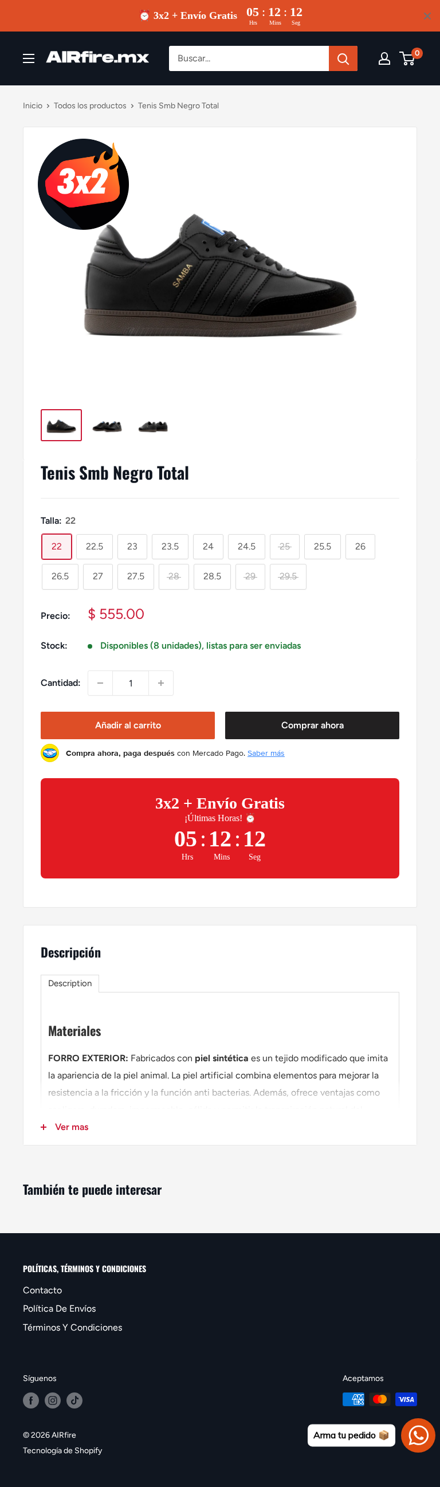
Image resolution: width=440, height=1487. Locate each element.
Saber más (266, 753)
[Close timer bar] (427, 16)
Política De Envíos (59, 1308)
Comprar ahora (312, 725)
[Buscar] (343, 58)
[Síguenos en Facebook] (31, 1400)
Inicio (32, 106)
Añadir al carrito (128, 725)
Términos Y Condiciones (72, 1327)
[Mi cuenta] (384, 58)
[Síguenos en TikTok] (74, 1400)
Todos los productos (90, 106)
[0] (407, 58)
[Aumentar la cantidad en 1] (161, 683)
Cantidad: (61, 682)
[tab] (70, 983)
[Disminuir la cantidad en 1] (100, 683)
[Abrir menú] (28, 58)
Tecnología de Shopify (62, 1450)
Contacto (42, 1290)
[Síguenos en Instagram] (53, 1400)
